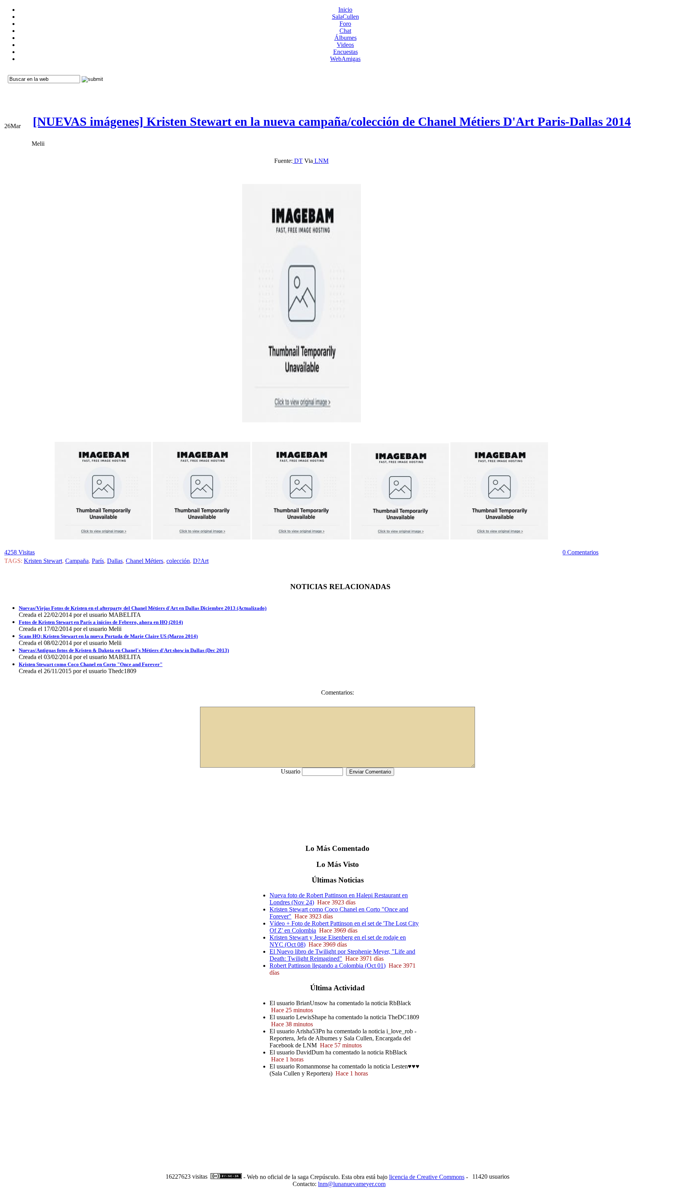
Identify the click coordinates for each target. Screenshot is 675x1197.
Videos (345, 44)
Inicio (345, 9)
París (98, 560)
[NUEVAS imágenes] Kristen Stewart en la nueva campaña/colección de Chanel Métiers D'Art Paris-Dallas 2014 (332, 121)
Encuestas (345, 51)
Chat (345, 30)
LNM (321, 160)
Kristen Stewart (43, 560)
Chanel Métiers (144, 560)
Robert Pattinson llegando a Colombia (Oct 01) (328, 965)
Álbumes (345, 37)
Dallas (115, 560)
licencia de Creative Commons (426, 1177)
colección (178, 560)
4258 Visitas (19, 552)
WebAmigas (345, 58)
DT (298, 160)
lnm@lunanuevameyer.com (352, 1184)
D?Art (201, 560)
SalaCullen (345, 16)
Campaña (77, 560)
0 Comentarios (580, 552)
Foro (345, 23)
